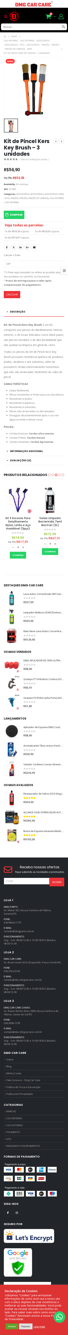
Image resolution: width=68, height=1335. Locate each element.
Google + (27, 247)
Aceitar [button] (12, 1326)
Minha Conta (13, 1073)
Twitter (14, 247)
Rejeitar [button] (25, 1326)
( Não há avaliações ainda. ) (34, 159)
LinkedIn (21, 247)
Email (34, 247)
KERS (61, 194)
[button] (49, 475)
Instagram (17, 1213)
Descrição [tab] (17, 311)
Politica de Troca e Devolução (23, 1087)
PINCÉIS (14, 198)
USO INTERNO (12, 202)
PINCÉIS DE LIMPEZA (38, 198)
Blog (8, 1066)
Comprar (16, 215)
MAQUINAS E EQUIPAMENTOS (23, 1146)
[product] (18, 499)
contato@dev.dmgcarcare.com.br (23, 979)
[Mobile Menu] (7, 16)
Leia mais (39, 1326)
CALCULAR (12, 294)
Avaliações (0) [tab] (20, 460)
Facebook (7, 247)
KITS (7, 198)
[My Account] (61, 16)
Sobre (9, 1059)
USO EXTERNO (57, 198)
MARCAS (11, 1111)
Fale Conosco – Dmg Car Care (23, 1080)
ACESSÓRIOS (22, 194)
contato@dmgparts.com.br (19, 931)
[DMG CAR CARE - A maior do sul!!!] (14, 16)
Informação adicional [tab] (26, 451)
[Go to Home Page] (5, 36)
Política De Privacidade (19, 1094)
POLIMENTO (13, 1132)
